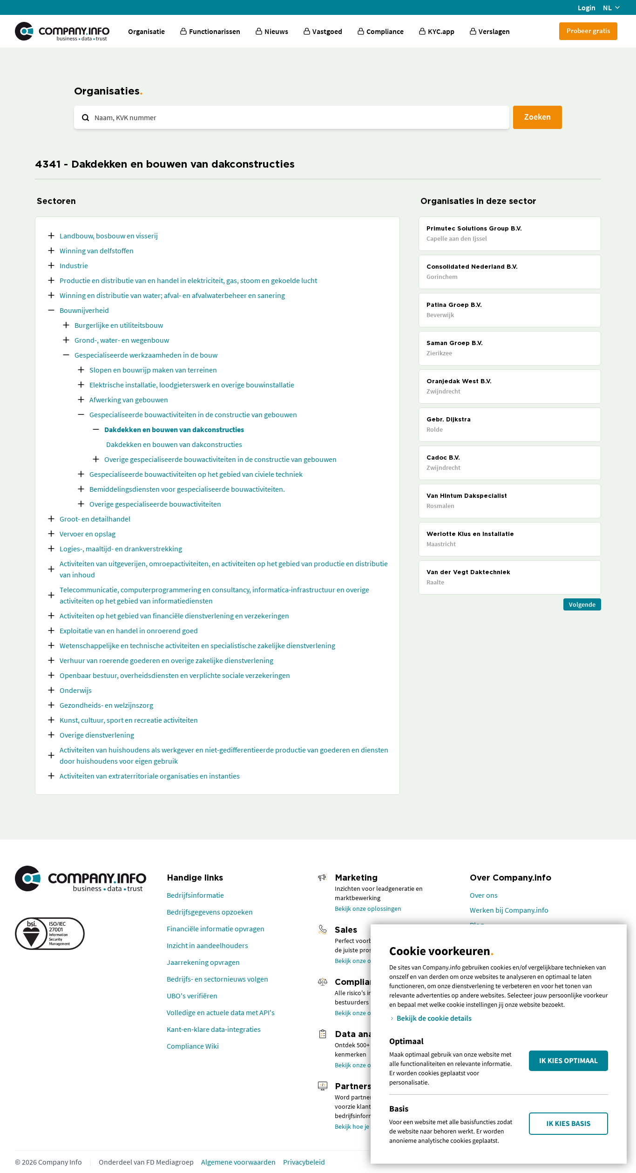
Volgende (582, 604)
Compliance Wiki (193, 1046)
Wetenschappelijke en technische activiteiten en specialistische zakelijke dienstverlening (197, 645)
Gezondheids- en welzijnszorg (106, 705)
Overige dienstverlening (97, 734)
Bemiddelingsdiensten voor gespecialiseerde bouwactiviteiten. (187, 489)
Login (586, 7)
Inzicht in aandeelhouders (207, 945)
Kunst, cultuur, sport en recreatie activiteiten (129, 720)
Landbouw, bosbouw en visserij (109, 235)
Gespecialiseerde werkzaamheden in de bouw (145, 354)
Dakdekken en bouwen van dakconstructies (174, 429)
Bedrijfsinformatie (195, 895)
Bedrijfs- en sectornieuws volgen (217, 978)
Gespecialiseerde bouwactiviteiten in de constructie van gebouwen (193, 414)
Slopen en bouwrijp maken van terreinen (153, 369)
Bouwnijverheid (84, 310)
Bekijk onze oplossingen (368, 908)
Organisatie (146, 31)
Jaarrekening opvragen (203, 962)
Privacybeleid (304, 1161)
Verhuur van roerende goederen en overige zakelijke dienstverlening (166, 660)
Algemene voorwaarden (238, 1161)
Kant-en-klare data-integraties (214, 1029)
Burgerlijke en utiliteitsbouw (118, 325)
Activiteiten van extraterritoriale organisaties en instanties (150, 775)
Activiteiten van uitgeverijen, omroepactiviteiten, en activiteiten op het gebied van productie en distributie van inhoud (224, 569)
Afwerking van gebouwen (128, 399)
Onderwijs (76, 690)
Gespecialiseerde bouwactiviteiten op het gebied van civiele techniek (196, 474)
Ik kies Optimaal (568, 1060)
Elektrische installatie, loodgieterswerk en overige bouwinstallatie (191, 384)
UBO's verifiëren (192, 995)
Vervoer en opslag (87, 533)
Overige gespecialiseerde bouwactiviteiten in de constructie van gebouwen (220, 459)
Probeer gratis (588, 30)
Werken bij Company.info (509, 910)
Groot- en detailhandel (95, 518)
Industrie (74, 265)
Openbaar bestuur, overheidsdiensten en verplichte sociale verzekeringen (175, 675)
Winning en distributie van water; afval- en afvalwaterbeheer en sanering (172, 295)
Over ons (484, 895)
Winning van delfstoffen (97, 250)
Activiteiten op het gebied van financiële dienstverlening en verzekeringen (174, 615)
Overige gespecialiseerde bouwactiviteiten (155, 504)
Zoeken (537, 116)
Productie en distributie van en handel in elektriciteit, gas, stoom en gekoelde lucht (188, 280)
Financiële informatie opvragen (215, 928)
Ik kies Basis (569, 1123)
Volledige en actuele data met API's (221, 1012)
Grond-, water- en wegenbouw (121, 340)
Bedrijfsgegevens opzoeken (210, 911)
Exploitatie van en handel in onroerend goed (129, 630)
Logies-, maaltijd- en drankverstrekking (121, 548)
